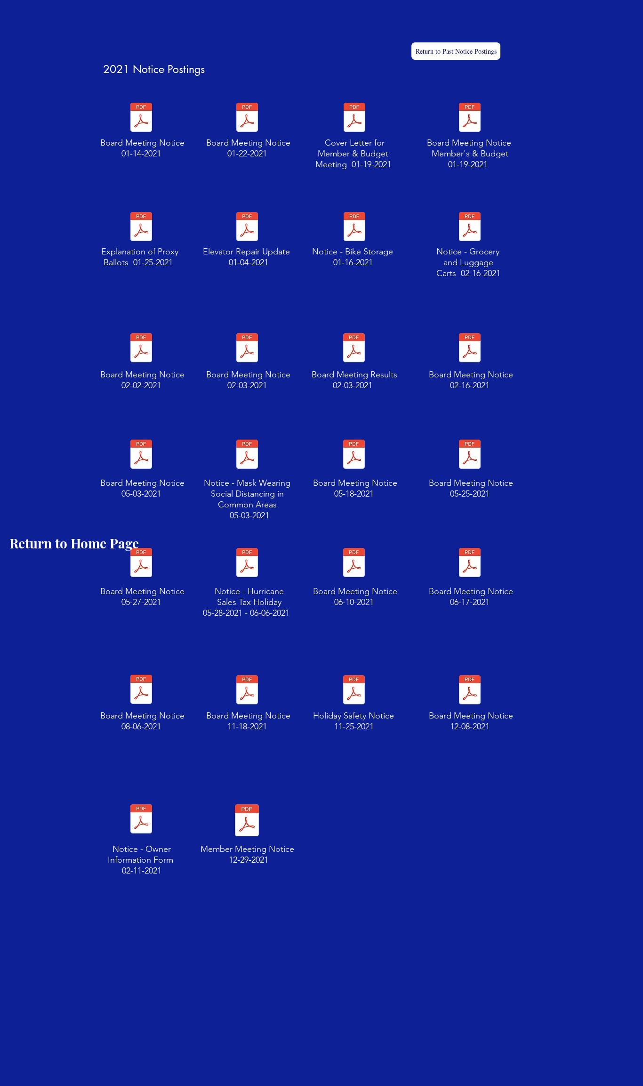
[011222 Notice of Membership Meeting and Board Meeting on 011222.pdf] (247, 821)
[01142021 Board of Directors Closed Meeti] (141, 118)
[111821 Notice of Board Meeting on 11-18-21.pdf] (247, 691)
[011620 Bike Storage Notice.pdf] (354, 227)
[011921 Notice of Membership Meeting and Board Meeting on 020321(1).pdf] (247, 349)
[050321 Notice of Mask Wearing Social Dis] (247, 455)
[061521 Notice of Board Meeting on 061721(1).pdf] (470, 563)
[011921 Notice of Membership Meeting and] (470, 118)
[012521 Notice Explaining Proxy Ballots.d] (141, 227)
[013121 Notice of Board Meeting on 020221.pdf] (141, 348)
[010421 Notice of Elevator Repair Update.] (247, 227)
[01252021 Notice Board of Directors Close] (247, 118)
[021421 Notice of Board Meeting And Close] (470, 228)
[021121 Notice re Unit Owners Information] (141, 819)
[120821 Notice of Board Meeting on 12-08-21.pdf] (470, 690)
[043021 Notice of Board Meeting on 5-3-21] (141, 455)
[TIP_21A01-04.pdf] (247, 563)
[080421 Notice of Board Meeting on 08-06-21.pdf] (141, 690)
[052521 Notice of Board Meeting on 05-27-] (470, 455)
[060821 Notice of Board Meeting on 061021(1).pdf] (354, 563)
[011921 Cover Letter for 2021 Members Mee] (354, 118)
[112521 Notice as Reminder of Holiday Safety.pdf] (354, 690)
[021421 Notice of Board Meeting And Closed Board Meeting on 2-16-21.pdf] (470, 348)
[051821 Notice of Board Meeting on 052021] (354, 455)
